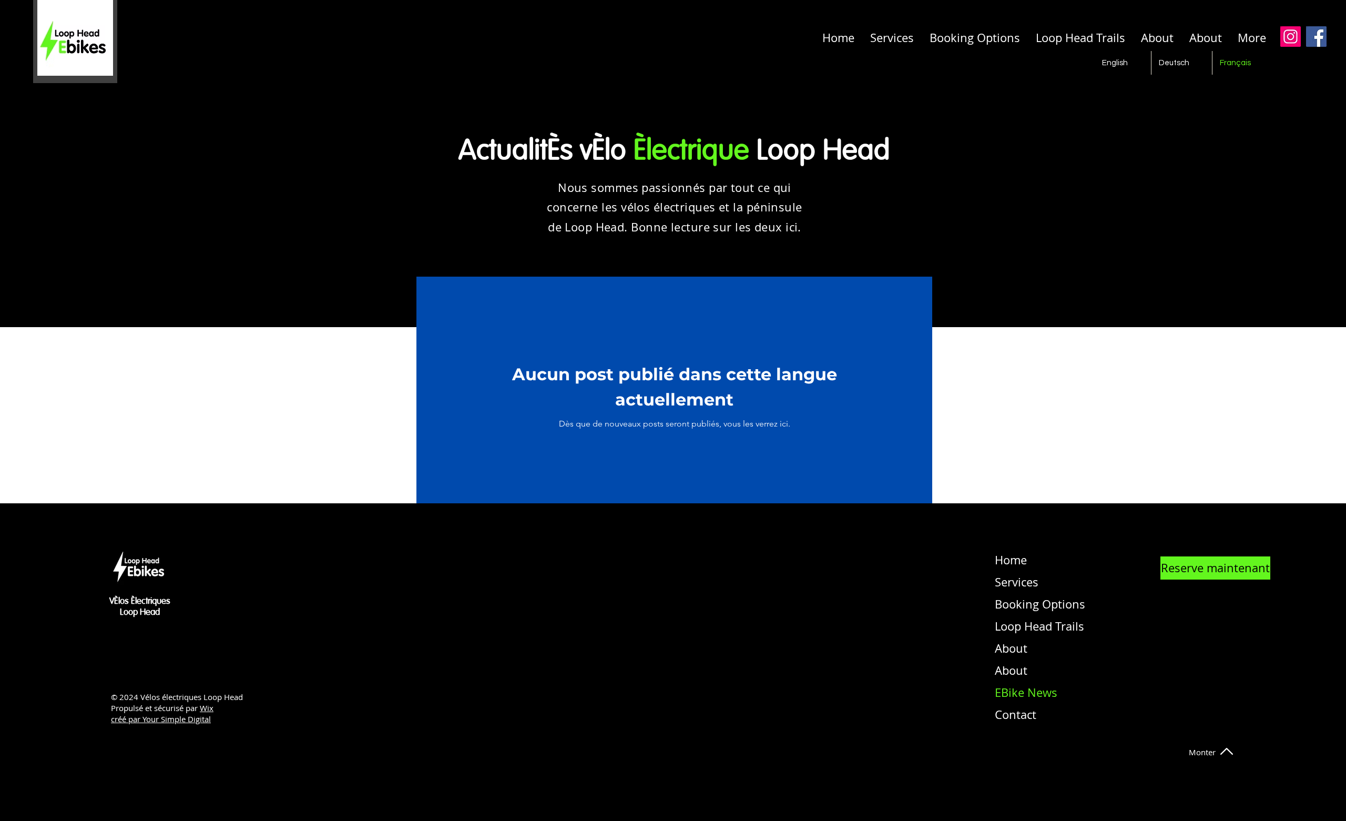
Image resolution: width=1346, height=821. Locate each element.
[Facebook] (1316, 36)
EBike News (1023, 692)
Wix (206, 708)
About (1011, 648)
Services (1016, 582)
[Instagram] (1290, 36)
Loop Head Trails (1023, 626)
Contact (1015, 714)
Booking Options (1023, 604)
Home (1011, 559)
